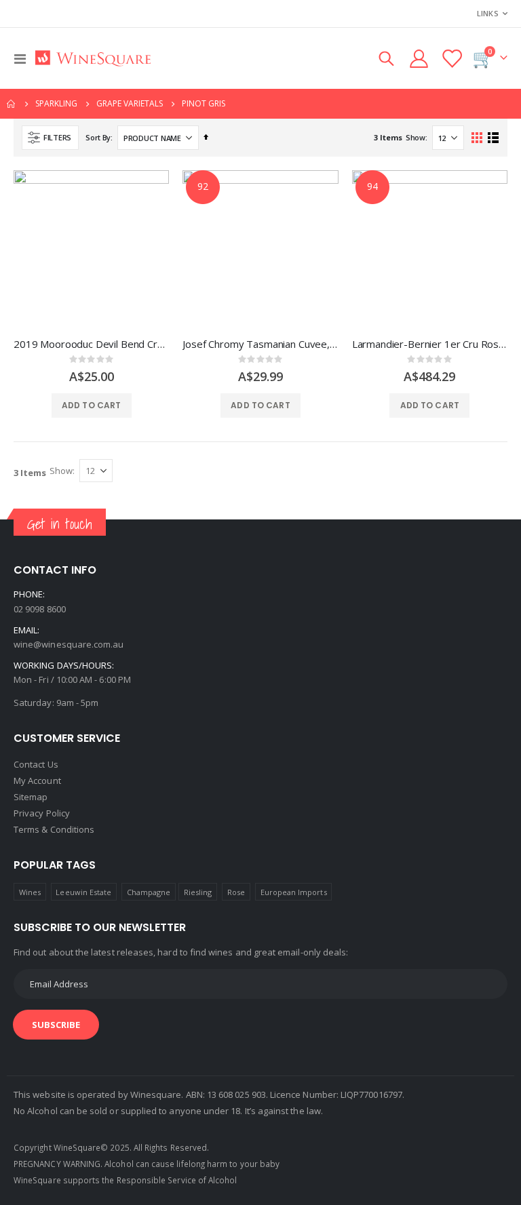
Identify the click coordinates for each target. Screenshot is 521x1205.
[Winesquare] (93, 58)
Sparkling (56, 104)
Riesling (198, 892)
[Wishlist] (452, 59)
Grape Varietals (129, 104)
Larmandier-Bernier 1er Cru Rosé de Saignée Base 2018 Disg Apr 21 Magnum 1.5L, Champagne (429, 344)
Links (488, 13)
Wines (30, 892)
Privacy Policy (42, 813)
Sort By (98, 137)
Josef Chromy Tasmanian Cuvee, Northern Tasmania (260, 344)
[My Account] (418, 59)
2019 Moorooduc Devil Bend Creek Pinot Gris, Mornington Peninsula (91, 344)
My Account (37, 780)
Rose (236, 892)
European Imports (293, 892)
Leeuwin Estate (83, 892)
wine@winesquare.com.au (68, 644)
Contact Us (36, 764)
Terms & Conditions (54, 829)
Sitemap (30, 797)
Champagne (149, 892)
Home (11, 104)
